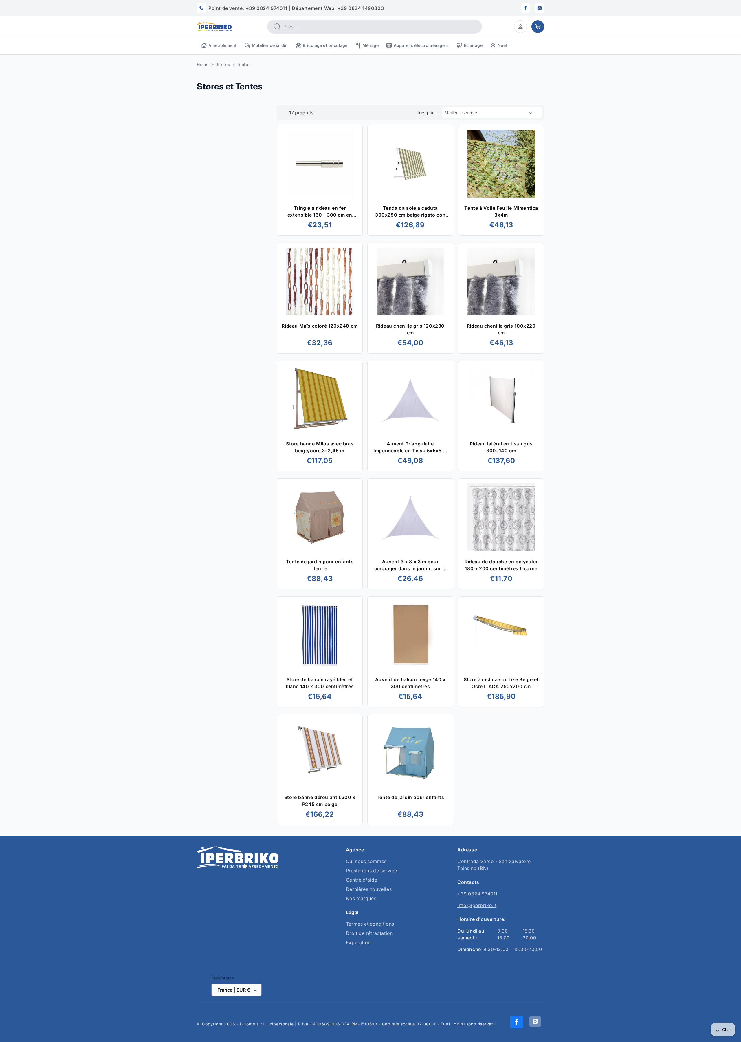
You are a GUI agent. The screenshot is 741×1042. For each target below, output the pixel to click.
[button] (520, 26)
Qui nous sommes (366, 861)
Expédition (358, 942)
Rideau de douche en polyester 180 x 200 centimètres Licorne (501, 565)
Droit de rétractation (369, 933)
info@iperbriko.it (476, 905)
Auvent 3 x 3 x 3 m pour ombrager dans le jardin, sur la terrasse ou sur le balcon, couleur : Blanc (410, 565)
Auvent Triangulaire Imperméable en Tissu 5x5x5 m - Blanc (410, 447)
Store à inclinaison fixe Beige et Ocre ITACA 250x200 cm (501, 683)
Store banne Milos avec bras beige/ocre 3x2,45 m (319, 447)
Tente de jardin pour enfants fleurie (320, 565)
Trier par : (426, 112)
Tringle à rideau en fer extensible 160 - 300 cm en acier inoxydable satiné (319, 211)
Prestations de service (371, 870)
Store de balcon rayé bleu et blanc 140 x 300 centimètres (320, 683)
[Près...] (276, 26)
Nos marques (361, 898)
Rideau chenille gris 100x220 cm (501, 329)
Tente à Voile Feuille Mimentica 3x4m (501, 211)
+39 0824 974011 (477, 894)
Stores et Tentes (234, 64)
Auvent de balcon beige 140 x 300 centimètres (410, 683)
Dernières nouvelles (369, 889)
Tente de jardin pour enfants (410, 797)
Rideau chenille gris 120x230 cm (410, 329)
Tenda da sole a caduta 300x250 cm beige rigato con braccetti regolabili (410, 211)
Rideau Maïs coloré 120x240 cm (319, 326)
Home (202, 64)
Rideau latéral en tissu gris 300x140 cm (501, 447)
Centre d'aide (361, 880)
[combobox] (374, 27)
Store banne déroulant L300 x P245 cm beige (319, 800)
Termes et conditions (370, 924)
